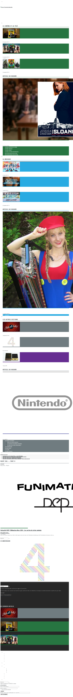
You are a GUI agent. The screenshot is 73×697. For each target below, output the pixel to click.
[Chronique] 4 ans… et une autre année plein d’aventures (14, 348)
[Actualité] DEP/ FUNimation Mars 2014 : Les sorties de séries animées (20, 530)
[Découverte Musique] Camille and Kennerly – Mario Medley (19, 310)
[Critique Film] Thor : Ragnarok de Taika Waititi (12, 69)
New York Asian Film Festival (11, 153)
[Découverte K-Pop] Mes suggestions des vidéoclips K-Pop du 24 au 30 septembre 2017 (21, 188)
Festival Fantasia (8, 148)
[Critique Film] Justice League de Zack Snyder (12, 54)
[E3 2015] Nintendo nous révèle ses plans (14, 436)
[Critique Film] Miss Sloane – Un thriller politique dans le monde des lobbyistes (25, 142)
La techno (7, 449)
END (3, 334)
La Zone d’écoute (8, 451)
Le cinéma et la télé (8, 23)
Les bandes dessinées (9, 440)
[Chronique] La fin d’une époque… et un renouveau (13, 333)
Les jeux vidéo (5, 438)
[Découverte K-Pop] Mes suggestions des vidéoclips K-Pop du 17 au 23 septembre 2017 (21, 203)
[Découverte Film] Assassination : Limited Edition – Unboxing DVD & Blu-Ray (18, 363)
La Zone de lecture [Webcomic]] (14, 445)
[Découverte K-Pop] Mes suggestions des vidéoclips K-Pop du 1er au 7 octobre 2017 (20, 172)
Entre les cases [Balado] (12, 442)
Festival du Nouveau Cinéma (11, 147)
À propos (5, 452)
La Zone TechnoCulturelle (11, 592)
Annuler (2, 695)
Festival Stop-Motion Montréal (12, 151)
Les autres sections (8, 316)
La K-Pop (4, 174)
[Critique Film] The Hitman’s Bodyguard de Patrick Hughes (15, 39)
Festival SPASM (8, 150)
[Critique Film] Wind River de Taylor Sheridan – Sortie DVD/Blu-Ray (16, 458)
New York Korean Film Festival (11, 154)
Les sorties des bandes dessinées (14, 443)
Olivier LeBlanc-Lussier (7, 144)
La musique (5, 156)
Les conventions (8, 446)
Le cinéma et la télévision (7, 41)
